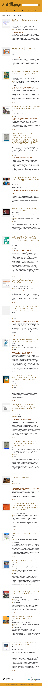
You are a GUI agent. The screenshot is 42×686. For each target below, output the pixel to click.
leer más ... (14, 43)
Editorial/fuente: (14, 29)
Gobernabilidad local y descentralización (24, 533)
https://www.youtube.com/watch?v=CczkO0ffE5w (23, 222)
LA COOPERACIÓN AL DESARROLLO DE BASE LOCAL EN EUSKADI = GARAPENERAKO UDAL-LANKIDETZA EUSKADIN (25, 443)
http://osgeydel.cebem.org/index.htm (21, 290)
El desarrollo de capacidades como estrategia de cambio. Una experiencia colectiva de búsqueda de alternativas (24, 377)
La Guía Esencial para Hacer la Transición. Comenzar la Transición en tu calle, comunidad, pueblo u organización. (24, 308)
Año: (12, 85)
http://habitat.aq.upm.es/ (18, 32)
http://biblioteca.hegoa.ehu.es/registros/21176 (22, 250)
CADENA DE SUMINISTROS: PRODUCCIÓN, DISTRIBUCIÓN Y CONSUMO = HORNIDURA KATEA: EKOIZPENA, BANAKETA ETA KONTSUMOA (25, 239)
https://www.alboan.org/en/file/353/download (22, 419)
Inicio (3, 10)
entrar (38, 10)
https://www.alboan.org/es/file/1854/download (22, 388)
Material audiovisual (29, 10)
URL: (12, 32)
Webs (22, 10)
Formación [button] (16, 10)
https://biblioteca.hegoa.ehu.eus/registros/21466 (23, 157)
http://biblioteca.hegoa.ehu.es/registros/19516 (22, 457)
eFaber (37, 684)
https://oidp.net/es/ (17, 57)
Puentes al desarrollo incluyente (22, 477)
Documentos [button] (8, 10)
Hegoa (29, 684)
